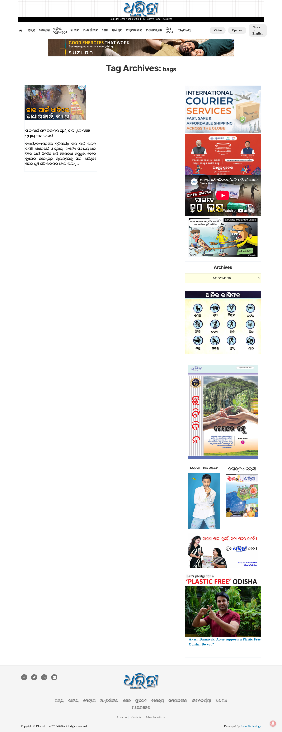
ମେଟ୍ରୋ (44, 30)
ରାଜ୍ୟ (31, 30)
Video (218, 30)
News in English (257, 30)
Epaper (237, 30)
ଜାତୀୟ (74, 30)
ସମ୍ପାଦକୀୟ (134, 30)
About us (122, 717)
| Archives (167, 19)
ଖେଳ (105, 30)
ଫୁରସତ (141, 700)
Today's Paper (153, 19)
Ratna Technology (251, 726)
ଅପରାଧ (221, 700)
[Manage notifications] (273, 723)
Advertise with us (155, 717)
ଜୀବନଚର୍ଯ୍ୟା (201, 700)
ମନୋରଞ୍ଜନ (154, 30)
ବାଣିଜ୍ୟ (117, 30)
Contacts (136, 717)
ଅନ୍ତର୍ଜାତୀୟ (90, 30)
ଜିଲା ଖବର (169, 30)
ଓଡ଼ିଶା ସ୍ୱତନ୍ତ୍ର (60, 30)
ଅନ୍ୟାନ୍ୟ (184, 30)
